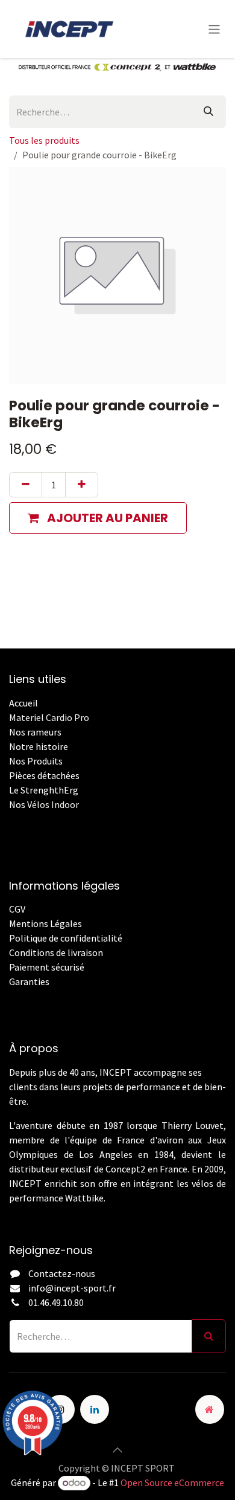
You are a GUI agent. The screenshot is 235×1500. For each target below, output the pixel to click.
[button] (98, 518)
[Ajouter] (81, 484)
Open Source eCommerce (172, 1482)
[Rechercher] (208, 111)
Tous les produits (44, 140)
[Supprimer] (25, 484)
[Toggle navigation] (214, 28)
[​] (10, 996)
